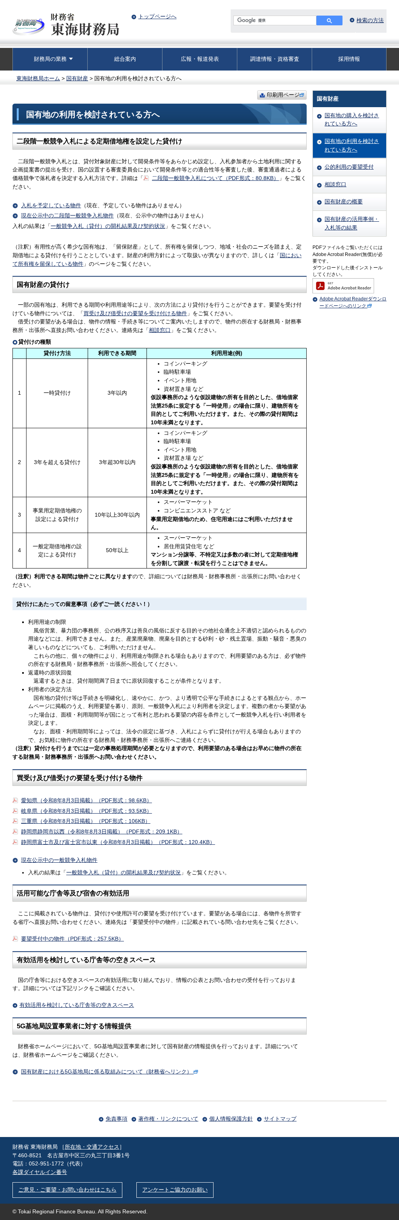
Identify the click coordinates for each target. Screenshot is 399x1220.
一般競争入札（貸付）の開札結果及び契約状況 (108, 226)
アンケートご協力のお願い (175, 1189)
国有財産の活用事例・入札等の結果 (352, 223)
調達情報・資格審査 (274, 59)
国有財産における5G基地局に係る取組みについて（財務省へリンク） (106, 1071)
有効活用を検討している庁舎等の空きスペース (76, 1005)
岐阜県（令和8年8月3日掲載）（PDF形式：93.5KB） (86, 811)
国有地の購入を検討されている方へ (352, 119)
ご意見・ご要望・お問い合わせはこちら (67, 1189)
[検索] (329, 20)
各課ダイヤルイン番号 (39, 1172)
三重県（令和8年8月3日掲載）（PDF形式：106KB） (85, 821)
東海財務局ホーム (38, 78)
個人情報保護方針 (231, 1119)
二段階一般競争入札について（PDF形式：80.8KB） (215, 178)
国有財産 (77, 78)
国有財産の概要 (344, 201)
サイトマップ (280, 1119)
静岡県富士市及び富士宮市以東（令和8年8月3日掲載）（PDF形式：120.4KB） (118, 842)
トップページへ (157, 16)
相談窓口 (160, 330)
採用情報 (349, 59)
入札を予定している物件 (51, 205)
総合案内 (125, 59)
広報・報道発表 (200, 59)
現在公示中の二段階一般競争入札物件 (67, 215)
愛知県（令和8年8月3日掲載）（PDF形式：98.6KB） (86, 800)
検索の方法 (370, 20)
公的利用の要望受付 (349, 167)
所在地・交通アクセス (92, 1147)
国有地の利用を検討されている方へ (352, 145)
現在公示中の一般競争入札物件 (59, 860)
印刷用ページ (283, 95)
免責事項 (116, 1119)
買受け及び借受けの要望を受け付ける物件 (135, 313)
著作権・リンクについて (168, 1119)
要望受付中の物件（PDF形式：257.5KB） (72, 939)
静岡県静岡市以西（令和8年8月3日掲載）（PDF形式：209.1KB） (101, 831)
